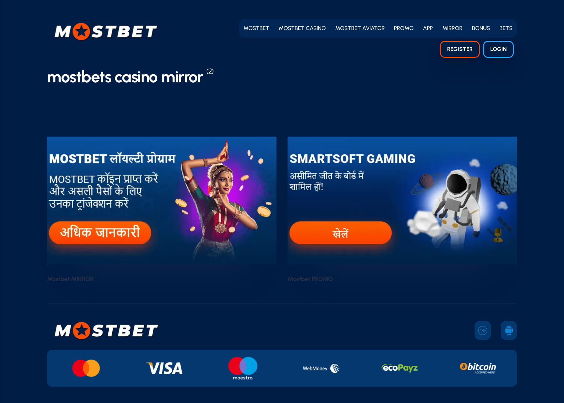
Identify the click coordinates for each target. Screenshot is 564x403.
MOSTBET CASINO (302, 28)
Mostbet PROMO (310, 279)
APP (428, 28)
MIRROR (452, 28)
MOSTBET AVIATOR (360, 28)
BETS (505, 28)
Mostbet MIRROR (70, 279)
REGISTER (460, 49)
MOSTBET (256, 28)
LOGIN (498, 49)
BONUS (481, 28)
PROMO (404, 28)
